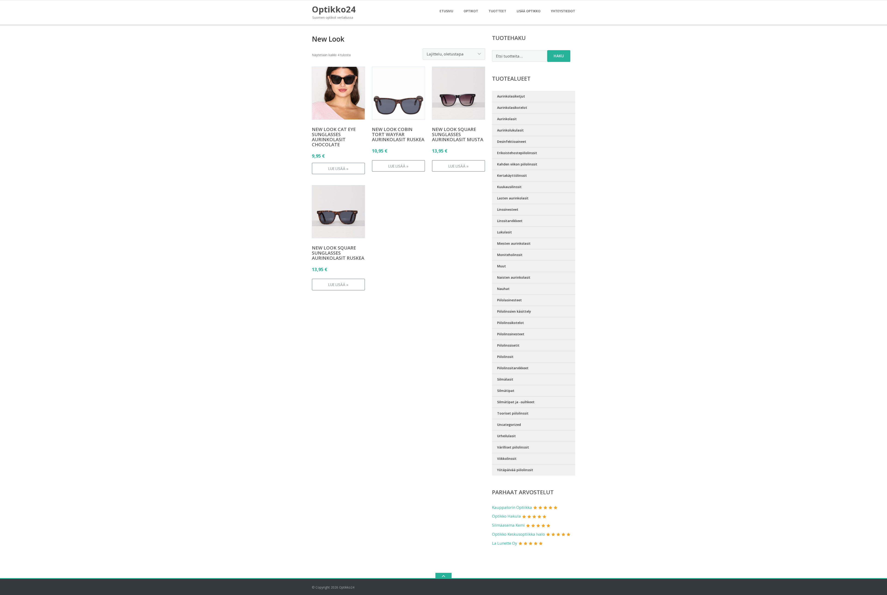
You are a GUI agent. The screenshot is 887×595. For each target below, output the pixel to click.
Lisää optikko (529, 11)
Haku (559, 55)
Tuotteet (497, 11)
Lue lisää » (338, 168)
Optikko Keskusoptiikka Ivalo (518, 534)
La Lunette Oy (504, 543)
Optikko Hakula (506, 516)
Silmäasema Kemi (508, 525)
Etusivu (446, 11)
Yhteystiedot (563, 11)
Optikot (471, 11)
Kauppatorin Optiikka (512, 507)
